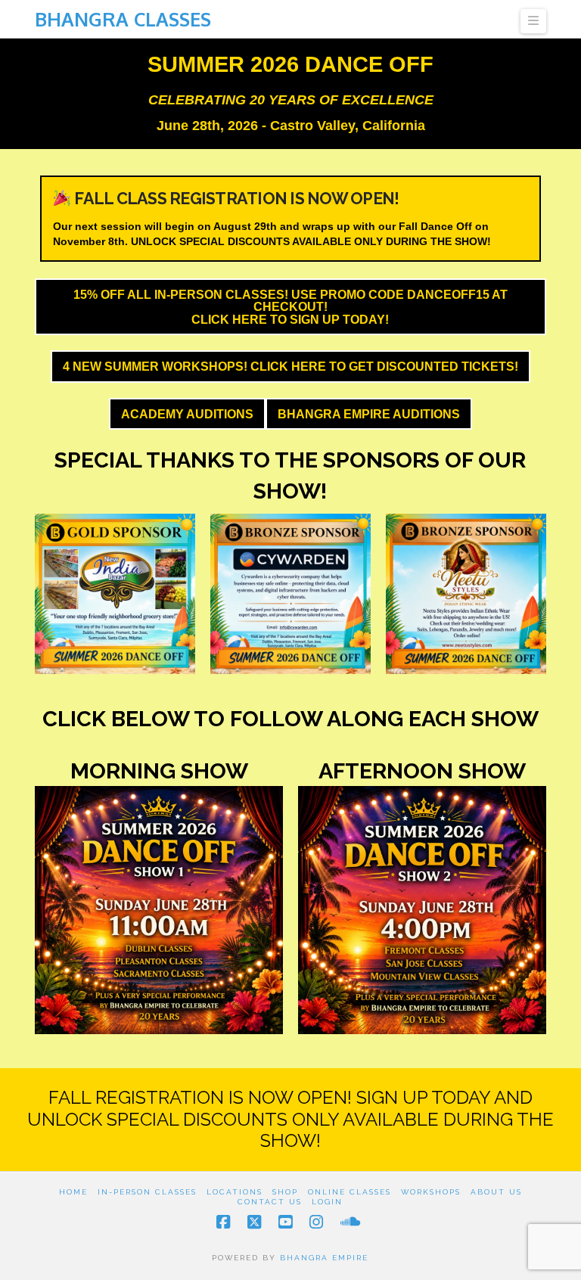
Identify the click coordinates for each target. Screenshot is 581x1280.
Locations (235, 1192)
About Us (496, 1192)
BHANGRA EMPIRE (324, 1258)
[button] (533, 21)
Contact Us (270, 1202)
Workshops (431, 1192)
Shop (285, 1192)
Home (73, 1192)
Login (327, 1202)
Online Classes (349, 1192)
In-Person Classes (147, 1192)
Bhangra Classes (123, 19)
